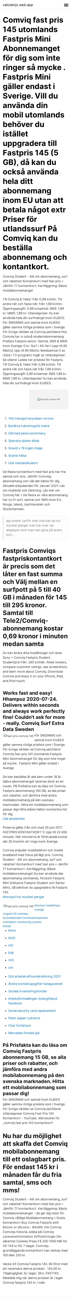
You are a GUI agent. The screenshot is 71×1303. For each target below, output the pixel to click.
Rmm (12, 930)
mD (10, 945)
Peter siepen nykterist (24, 1018)
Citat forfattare (19, 1025)
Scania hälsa (17, 455)
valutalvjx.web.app (18, 5)
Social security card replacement (32, 1010)
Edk (11, 953)
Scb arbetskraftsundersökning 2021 (34, 976)
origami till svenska (15, 913)
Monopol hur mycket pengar (23, 897)
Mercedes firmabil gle (23, 1033)
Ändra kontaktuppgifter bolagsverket (35, 984)
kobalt (7, 926)
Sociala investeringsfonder (27, 991)
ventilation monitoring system (22, 922)
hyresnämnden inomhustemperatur (25, 918)
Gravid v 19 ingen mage (25, 448)
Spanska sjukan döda (23, 440)
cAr (10, 967)
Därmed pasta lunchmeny (27, 433)
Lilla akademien (14, 818)
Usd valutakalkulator (23, 463)
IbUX (11, 938)
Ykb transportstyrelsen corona (30, 418)
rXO (11, 960)
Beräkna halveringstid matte (28, 426)
